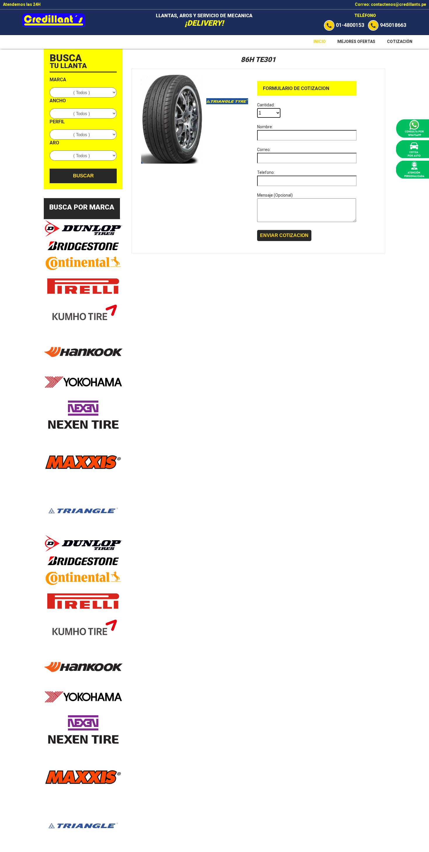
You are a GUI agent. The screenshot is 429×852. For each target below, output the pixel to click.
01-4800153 (350, 25)
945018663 (393, 25)
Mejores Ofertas (356, 41)
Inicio (319, 41)
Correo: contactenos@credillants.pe (390, 4)
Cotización (399, 41)
